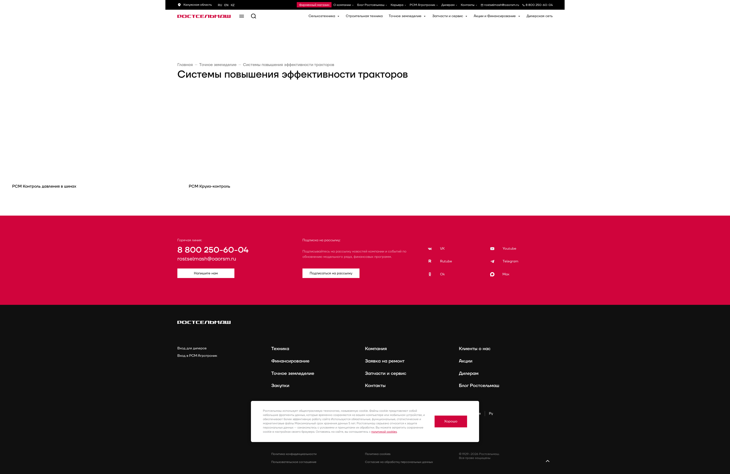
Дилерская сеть (540, 16)
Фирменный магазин (314, 5)
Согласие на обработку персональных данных (399, 462)
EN (226, 5)
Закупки (280, 386)
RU (220, 5)
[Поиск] (254, 16)
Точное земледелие (405, 16)
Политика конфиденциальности (294, 454)
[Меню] (242, 16)
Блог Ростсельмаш (370, 5)
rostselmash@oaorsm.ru (206, 259)
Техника (280, 349)
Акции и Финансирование (495, 16)
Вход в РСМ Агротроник (197, 355)
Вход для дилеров (191, 348)
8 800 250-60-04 (212, 250)
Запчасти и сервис (448, 16)
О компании (342, 5)
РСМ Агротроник (422, 5)
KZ (233, 5)
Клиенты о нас (474, 349)
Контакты (467, 5)
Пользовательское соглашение (293, 462)
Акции (465, 361)
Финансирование (290, 361)
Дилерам (448, 5)
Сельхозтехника (322, 16)
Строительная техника (364, 16)
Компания (376, 349)
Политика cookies (377, 454)
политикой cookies (384, 432)
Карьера (397, 5)
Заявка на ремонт (385, 361)
